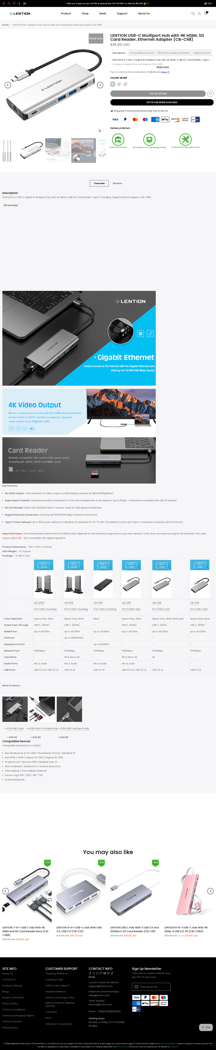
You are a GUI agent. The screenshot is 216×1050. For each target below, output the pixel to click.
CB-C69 (126, 602)
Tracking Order (54, 979)
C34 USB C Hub (15, 728)
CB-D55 (68, 602)
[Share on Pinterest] (14, 3)
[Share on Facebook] (3, 3)
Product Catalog (12, 985)
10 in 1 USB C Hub (131, 609)
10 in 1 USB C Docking (76, 609)
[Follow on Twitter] (93, 973)
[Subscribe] (165, 987)
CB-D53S (39, 602)
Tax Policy (51, 1012)
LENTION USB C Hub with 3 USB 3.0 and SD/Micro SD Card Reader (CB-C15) (134, 929)
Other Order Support (58, 985)
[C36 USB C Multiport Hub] (69, 709)
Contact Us (8, 979)
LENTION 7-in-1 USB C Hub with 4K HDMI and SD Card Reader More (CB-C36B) (25, 931)
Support (122, 13)
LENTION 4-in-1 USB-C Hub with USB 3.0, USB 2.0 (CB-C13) (79, 929)
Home (5, 25)
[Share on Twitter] (9, 3)
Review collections (13, 997)
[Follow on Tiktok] (112, 973)
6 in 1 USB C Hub (161, 609)
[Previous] (8, 85)
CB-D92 (98, 602)
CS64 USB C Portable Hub (43, 728)
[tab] (119, 53)
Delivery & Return (120, 128)
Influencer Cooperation (59, 1024)
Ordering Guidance (57, 973)
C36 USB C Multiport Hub (75, 728)
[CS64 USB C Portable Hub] (42, 709)
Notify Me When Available (162, 102)
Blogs (5, 991)
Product (66, 13)
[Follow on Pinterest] (101, 973)
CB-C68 (156, 602)
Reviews (117, 183)
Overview (99, 183)
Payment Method (55, 991)
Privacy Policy (10, 1003)
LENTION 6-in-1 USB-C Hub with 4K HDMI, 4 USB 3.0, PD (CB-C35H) (186, 929)
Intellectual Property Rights (18, 1015)
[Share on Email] (24, 3)
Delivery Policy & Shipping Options (60, 1004)
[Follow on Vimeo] (108, 973)
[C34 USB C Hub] (15, 709)
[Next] (100, 85)
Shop (85, 13)
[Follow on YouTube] (104, 973)
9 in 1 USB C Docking (45, 609)
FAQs (48, 1018)
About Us (144, 13)
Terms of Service (12, 1021)
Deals (102, 13)
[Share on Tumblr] (19, 3)
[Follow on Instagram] (97, 973)
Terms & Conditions (13, 1009)
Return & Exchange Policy (60, 997)
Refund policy (10, 1027)
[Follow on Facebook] (90, 973)
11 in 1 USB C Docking (105, 609)
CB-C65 (194, 602)
